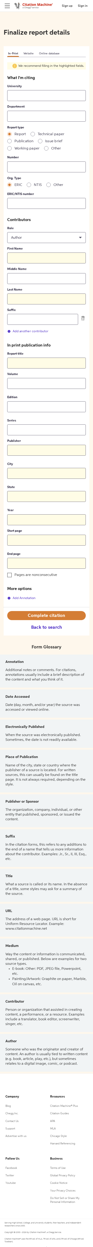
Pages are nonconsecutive (35, 575)
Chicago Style (58, 1136)
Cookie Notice (58, 1183)
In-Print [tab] (13, 53)
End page (14, 554)
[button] (46, 237)
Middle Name (17, 269)
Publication (23, 141)
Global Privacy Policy (62, 1175)
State (11, 487)
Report (20, 134)
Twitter (9, 1175)
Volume (12, 374)
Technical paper (51, 134)
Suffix (11, 310)
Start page (14, 530)
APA (52, 1121)
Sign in (83, 5)
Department (16, 106)
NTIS (38, 185)
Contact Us (12, 1121)
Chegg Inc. (12, 1113)
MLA (53, 1128)
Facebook (11, 1168)
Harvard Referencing (62, 1143)
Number (13, 157)
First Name (15, 248)
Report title (15, 353)
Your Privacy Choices (62, 1190)
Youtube (10, 1183)
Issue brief (54, 141)
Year (10, 510)
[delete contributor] (83, 318)
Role (10, 228)
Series (11, 420)
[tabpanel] (46, 334)
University (14, 86)
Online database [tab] (49, 53)
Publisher (14, 441)
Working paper (27, 148)
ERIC (18, 185)
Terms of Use (58, 1168)
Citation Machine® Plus (64, 1106)
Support (10, 1128)
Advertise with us (15, 1136)
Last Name (14, 289)
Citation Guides (59, 1113)
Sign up (67, 5)
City (10, 464)
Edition (12, 397)
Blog (8, 1106)
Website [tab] (28, 53)
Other (56, 148)
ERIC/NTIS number (20, 194)
